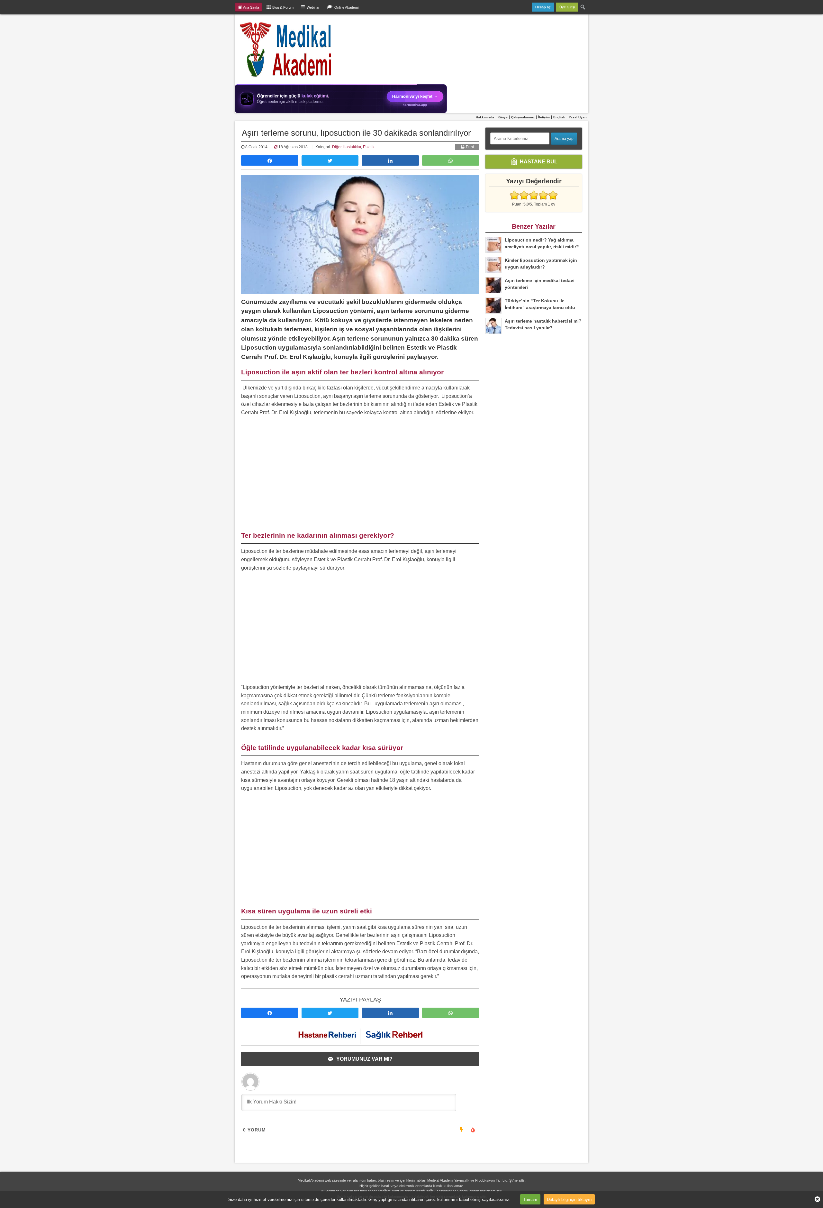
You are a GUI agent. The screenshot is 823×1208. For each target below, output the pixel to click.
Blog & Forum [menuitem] (283, 7)
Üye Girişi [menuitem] (567, 7)
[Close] (815, 1199)
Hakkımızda (485, 117)
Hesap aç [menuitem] (543, 7)
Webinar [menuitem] (313, 7)
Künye (503, 117)
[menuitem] (583, 7)
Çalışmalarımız (523, 117)
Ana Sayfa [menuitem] (251, 7)
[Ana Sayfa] (286, 49)
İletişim (544, 117)
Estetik (369, 147)
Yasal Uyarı (578, 117)
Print (469, 147)
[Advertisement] (360, 474)
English (559, 117)
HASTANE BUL (538, 161)
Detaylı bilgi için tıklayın (569, 1199)
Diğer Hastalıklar (346, 147)
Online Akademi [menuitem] (346, 7)
